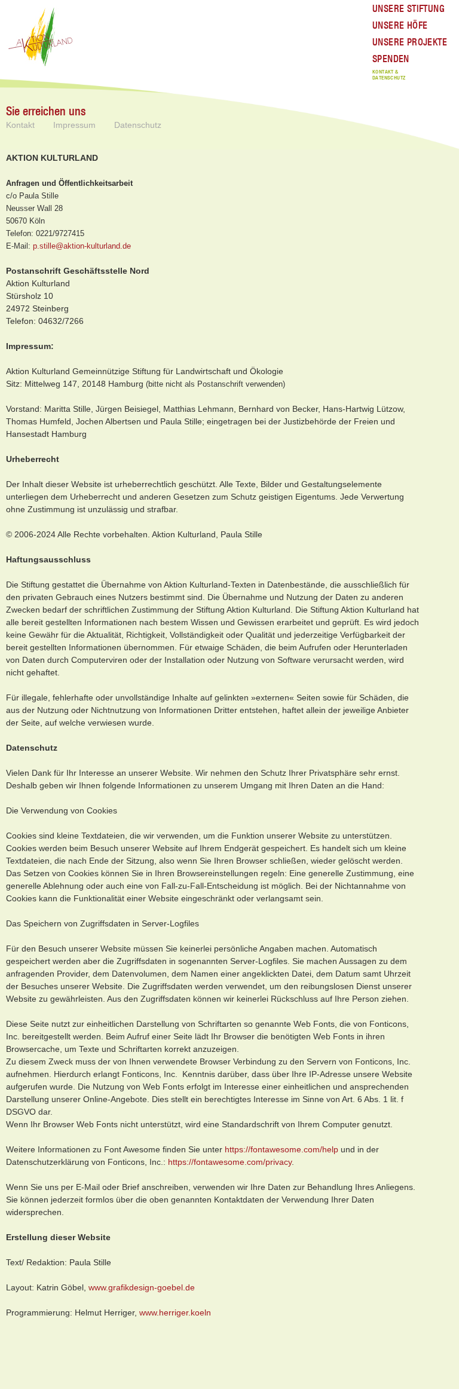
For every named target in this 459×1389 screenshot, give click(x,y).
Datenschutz (137, 125)
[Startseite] (41, 37)
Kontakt (20, 125)
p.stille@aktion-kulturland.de (82, 245)
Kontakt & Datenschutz (388, 75)
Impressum (74, 125)
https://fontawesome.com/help (281, 1149)
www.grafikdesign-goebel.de (141, 1287)
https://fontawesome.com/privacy (230, 1162)
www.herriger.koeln (175, 1312)
